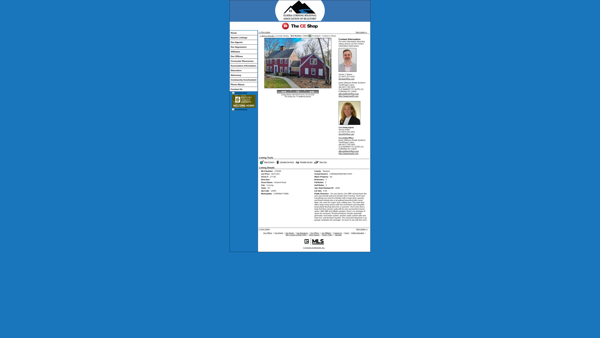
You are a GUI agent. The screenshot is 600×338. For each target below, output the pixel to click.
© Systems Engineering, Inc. (314, 248)
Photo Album (237, 84)
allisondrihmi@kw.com (349, 94)
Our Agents (237, 42)
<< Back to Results (267, 36)
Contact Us (236, 89)
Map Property (269, 162)
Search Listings (239, 37)
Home (234, 33)
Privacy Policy (327, 235)
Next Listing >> (361, 32)
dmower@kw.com (347, 79)
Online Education (357, 233)
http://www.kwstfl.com (348, 96)
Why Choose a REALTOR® (296, 235)
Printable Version (306, 162)
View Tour (323, 162)
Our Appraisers (239, 47)
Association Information (243, 65)
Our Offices (237, 56)
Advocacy (236, 75)
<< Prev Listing (264, 32)
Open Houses (314, 235)
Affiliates (235, 51)
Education (236, 70)
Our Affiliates (326, 233)
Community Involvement (244, 80)
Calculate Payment (287, 162)
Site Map (338, 235)
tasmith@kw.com (346, 134)
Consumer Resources (242, 61)
